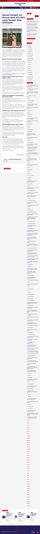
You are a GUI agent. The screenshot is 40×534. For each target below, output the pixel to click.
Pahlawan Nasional (31, 295)
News (29, 291)
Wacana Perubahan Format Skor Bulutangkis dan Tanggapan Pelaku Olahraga (32, 415)
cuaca (29, 141)
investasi (29, 199)
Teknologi (29, 397)
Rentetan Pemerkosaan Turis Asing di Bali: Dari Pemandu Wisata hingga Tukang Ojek (32, 368)
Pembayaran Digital (31, 297)
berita (29, 126)
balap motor (30, 111)
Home (5, 8)
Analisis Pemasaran (31, 101)
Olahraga (29, 293)
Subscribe (34, 8)
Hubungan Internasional (31, 191)
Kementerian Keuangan (31, 224)
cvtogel (28, 421)
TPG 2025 (29, 405)
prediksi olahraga (30, 333)
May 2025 (29, 67)
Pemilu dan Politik (30, 299)
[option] (20, 518)
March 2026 (30, 48)
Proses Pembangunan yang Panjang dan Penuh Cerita (10, 26)
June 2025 (29, 65)
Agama (29, 99)
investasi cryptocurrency (32, 201)
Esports (29, 163)
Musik (29, 287)
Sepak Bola (29, 374)
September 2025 (30, 59)
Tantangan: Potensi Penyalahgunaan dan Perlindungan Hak (32, 392)
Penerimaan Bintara (31, 301)
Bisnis (29, 128)
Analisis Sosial (30, 103)
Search (29, 14)
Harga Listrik (30, 184)
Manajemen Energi (31, 276)
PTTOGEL (28, 506)
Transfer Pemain (30, 407)
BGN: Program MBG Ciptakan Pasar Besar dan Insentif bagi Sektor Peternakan (32, 35)
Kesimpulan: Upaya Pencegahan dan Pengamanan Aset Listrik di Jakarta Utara (32, 235)
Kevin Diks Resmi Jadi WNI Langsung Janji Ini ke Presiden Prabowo (31, 239)
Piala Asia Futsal (30, 328)
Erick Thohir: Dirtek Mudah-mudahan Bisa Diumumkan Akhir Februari (32, 160)
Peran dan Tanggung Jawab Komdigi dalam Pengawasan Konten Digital (32, 312)
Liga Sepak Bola (30, 265)
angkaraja (28, 436)
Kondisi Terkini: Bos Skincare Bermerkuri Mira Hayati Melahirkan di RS (32, 246)
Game (29, 174)
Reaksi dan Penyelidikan (31, 356)
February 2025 (30, 73)
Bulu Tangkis (30, 132)
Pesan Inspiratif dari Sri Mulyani (33, 326)
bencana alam (30, 124)
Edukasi (29, 157)
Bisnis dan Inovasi (31, 130)
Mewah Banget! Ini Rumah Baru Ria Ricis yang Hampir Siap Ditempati (14, 10)
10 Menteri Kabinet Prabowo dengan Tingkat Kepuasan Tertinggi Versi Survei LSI (32, 86)
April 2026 (29, 46)
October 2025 (30, 57)
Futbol (29, 168)
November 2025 (30, 55)
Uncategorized (30, 409)
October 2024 (30, 80)
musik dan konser (30, 289)
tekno (29, 395)
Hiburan (29, 186)
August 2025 (30, 61)
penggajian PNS (30, 306)
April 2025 (29, 69)
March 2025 (29, 71)
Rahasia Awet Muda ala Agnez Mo (33, 354)
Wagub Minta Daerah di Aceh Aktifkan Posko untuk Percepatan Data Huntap (32, 31)
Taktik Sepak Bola (31, 389)
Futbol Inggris (30, 170)
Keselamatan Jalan (31, 229)
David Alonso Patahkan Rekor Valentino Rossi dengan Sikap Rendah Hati (32, 154)
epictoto (28, 454)
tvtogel (28, 467)
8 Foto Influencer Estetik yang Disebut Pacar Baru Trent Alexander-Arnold (32, 93)
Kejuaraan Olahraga (31, 222)
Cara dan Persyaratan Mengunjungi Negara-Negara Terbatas (31, 135)
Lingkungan (29, 267)
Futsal (29, 172)
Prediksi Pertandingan (31, 335)
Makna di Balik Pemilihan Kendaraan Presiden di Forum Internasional (31, 273)
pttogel (28, 478)
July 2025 (29, 63)
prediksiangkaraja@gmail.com (7, 25)
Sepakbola (29, 376)
